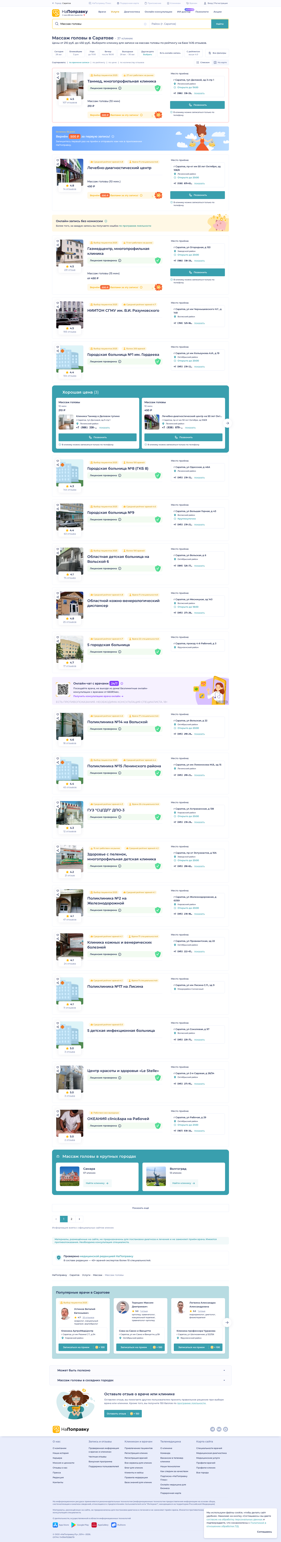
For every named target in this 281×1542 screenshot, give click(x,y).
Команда (165, 1453)
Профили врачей (205, 1462)
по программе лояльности (135, 225)
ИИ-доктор (184, 11)
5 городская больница (108, 645)
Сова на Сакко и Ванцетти (135, 1330)
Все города (202, 1472)
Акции (218, 11)
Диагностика (132, 11)
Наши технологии (170, 1466)
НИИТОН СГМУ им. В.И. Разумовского (123, 310)
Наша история (61, 1453)
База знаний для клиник (138, 1482)
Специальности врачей (209, 1448)
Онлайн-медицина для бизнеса (173, 1486)
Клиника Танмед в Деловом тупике (98, 416)
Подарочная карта (170, 1493)
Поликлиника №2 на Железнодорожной (107, 900)
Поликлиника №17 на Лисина (115, 986)
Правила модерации (136, 1477)
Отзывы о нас (60, 1467)
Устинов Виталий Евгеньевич (84, 1311)
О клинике (166, 1448)
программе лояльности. (191, 1403)
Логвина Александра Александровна (202, 1304)
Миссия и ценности (63, 1462)
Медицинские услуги (208, 1458)
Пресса (57, 1472)
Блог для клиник (134, 1467)
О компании (59, 1448)
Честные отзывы (97, 1456)
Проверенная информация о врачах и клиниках (104, 1450)
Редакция (58, 1477)
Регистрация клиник (136, 1453)
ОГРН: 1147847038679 (63, 1537)
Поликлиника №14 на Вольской (117, 722)
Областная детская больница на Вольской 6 (118, 559)
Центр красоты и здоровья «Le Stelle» (123, 1071)
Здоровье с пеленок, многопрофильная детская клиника (121, 856)
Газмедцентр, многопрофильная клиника (118, 251)
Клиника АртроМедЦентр (77, 1330)
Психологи (202, 11)
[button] (101, 23)
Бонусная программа (100, 1461)
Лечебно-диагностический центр (119, 168)
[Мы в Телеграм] (212, 1429)
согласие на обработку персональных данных (235, 1519)
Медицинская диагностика (211, 1453)
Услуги (115, 11)
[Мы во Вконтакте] (219, 1429)
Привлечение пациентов (139, 1448)
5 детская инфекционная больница (121, 1030)
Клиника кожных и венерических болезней (119, 944)
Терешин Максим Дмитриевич (142, 1304)
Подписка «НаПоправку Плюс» (173, 1478)
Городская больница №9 (110, 512)
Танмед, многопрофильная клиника (121, 81)
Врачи (102, 11)
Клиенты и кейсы (134, 1472)
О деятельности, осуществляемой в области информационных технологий (92, 1518)
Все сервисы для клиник (138, 1462)
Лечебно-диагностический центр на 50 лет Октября (192, 416)
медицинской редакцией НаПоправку (106, 1256)
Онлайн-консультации (158, 11)
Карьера (57, 1458)
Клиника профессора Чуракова (196, 1330)
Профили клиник (205, 1467)
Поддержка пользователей (104, 1466)
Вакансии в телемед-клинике (172, 1460)
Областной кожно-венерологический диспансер (123, 603)
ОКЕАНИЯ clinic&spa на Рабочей (118, 1119)
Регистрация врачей (136, 1458)
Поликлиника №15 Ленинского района (124, 766)
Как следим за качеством (174, 1471)
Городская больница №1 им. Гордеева (123, 354)
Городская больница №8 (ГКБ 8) (117, 468)
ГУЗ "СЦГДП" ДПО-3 (106, 810)
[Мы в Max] (225, 1429)
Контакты (58, 1482)
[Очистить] (145, 24)
